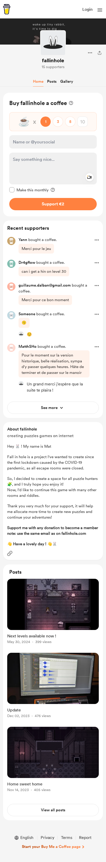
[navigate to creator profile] (53, 43)
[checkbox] (29, 189)
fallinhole (53, 60)
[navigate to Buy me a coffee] (6, 9)
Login (87, 9)
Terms (66, 837)
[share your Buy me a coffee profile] (99, 53)
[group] (53, 614)
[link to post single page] (53, 612)
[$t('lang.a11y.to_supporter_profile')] (21, 334)
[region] (53, 154)
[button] (100, 10)
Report (85, 837)
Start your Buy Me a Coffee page (51, 846)
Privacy (47, 837)
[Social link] (9, 553)
